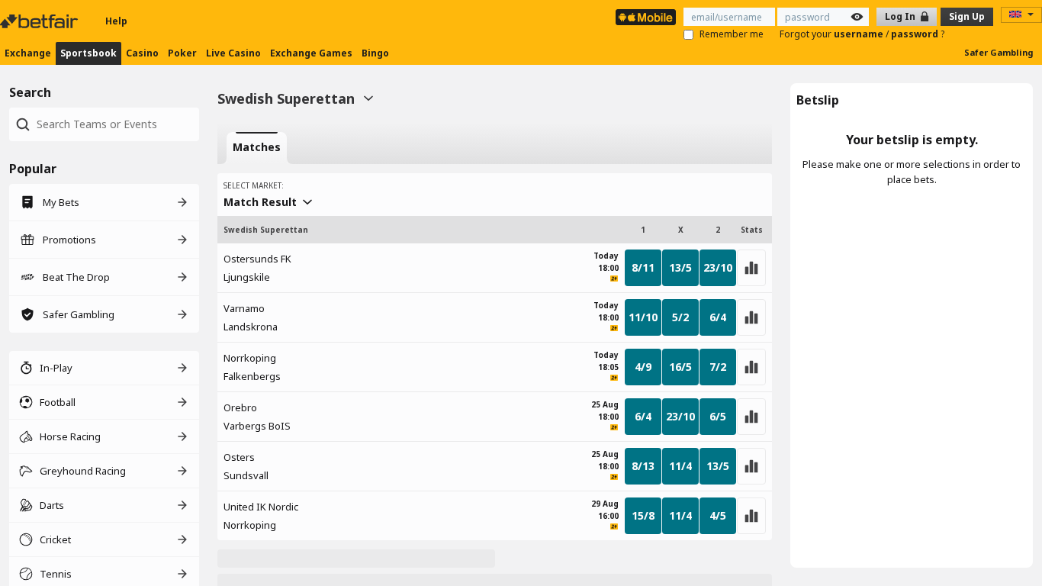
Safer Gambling (998, 52)
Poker (182, 53)
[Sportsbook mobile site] (646, 17)
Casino (142, 53)
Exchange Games (311, 53)
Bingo (375, 53)
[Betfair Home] (40, 21)
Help (116, 20)
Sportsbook (88, 53)
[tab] (257, 148)
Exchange (28, 53)
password (916, 33)
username (860, 33)
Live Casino (233, 53)
